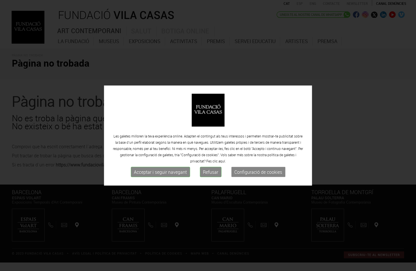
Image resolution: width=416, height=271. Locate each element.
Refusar (210, 172)
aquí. (222, 161)
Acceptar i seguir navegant (160, 172)
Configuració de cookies (258, 172)
